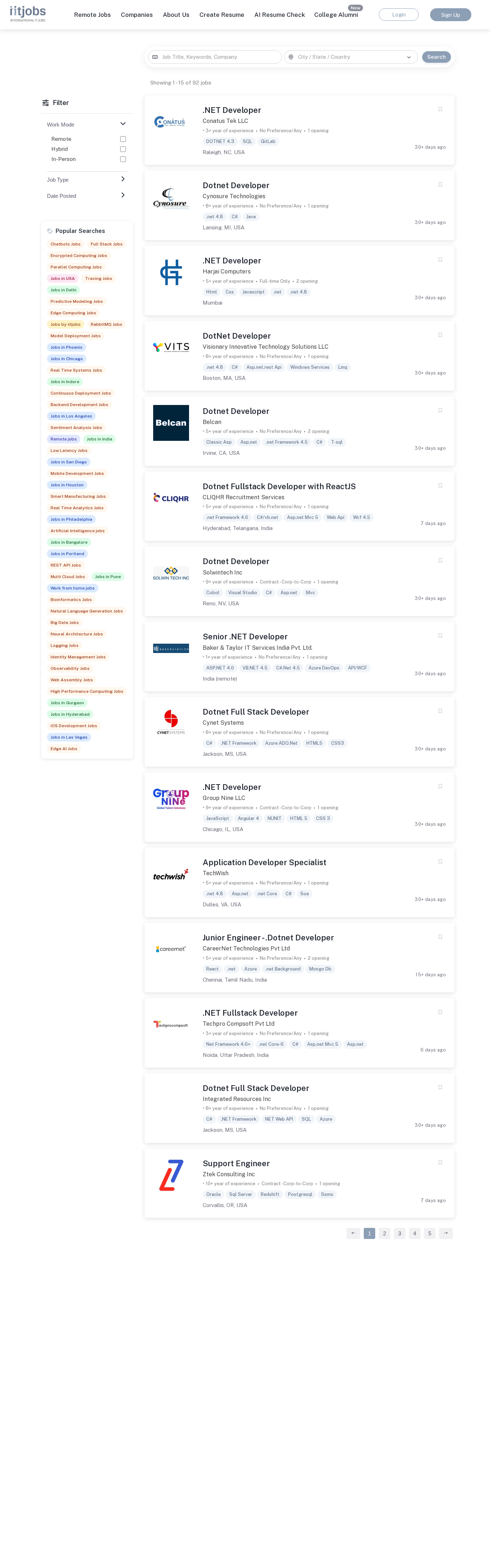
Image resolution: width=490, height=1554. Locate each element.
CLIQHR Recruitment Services (243, 497)
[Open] (409, 57)
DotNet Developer (237, 335)
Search (436, 57)
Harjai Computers (227, 271)
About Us (176, 14)
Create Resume (221, 14)
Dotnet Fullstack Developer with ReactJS (279, 486)
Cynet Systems (223, 722)
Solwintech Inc (222, 572)
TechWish (215, 873)
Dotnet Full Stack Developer (256, 711)
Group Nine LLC (224, 798)
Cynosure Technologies (234, 196)
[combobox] (215, 57)
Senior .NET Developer (245, 636)
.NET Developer (232, 110)
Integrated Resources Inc (237, 1099)
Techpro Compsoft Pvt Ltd (238, 1023)
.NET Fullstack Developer (250, 1012)
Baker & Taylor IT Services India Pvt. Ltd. (257, 647)
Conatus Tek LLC (225, 121)
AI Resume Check (279, 14)
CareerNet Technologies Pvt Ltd (246, 948)
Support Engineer (236, 1163)
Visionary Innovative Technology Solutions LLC (266, 346)
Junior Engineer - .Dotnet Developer (268, 937)
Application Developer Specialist (264, 862)
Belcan (212, 422)
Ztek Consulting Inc (229, 1174)
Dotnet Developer (236, 185)
